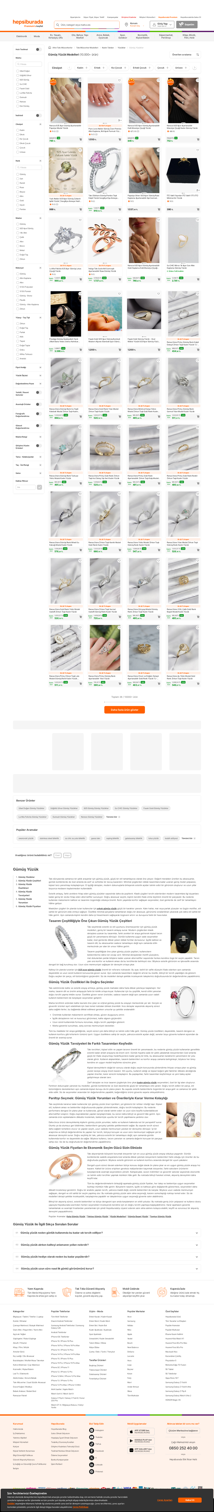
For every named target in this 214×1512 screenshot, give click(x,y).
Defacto (130, 1352)
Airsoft (15, 1343)
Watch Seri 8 (56, 1393)
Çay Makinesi (33, 1365)
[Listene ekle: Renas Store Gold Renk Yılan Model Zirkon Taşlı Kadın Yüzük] (119, 360)
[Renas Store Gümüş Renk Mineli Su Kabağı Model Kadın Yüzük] (66, 514)
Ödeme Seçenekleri (59, 1455)
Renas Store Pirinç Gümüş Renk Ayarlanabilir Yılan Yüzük (102, 677)
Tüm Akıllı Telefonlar (59, 1316)
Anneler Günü (18, 1352)
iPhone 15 (55, 1358)
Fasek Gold (24, 88)
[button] (66, 139)
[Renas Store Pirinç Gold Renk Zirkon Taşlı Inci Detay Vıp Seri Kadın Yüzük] (105, 448)
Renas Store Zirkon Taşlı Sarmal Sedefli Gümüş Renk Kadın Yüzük (103, 610)
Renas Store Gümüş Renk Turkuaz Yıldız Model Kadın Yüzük (63, 477)
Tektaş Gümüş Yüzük (97, 1216)
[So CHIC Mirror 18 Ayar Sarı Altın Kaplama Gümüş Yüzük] (183, 240)
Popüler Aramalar (172, 1325)
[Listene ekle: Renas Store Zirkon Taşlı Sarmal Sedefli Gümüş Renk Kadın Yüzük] (119, 561)
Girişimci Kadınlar (128, 17)
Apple (129, 1334)
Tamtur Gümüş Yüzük (160, 1216)
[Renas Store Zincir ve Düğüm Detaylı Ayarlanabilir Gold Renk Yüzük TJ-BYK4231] (144, 648)
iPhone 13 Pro (67, 1380)
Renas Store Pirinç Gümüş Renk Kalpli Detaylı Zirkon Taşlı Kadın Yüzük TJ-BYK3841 (183, 343)
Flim (20, 1347)
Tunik (103, 1352)
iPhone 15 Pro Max (72, 1363)
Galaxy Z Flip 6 (57, 1398)
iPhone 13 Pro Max (59, 1385)
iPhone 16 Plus (67, 1341)
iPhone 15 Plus (67, 1358)
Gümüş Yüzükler (26, 877)
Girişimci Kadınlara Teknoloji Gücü (65, 1446)
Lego (129, 1365)
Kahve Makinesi (19, 1365)
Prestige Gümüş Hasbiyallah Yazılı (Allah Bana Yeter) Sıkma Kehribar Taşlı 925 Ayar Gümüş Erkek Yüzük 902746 (64, 340)
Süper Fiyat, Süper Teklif (94, 17)
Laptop (40, 1316)
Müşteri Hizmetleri (147, 17)
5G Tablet (169, 1369)
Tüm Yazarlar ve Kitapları (175, 1321)
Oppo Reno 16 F (172, 1378)
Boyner (130, 1369)
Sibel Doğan (25, 71)
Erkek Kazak (94, 1316)
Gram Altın (17, 1330)
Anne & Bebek (31, 1378)
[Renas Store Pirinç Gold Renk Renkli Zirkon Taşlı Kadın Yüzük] (183, 448)
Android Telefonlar (58, 1332)
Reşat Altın (27, 1330)
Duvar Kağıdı (18, 1387)
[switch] (39, 49)
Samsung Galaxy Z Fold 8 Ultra (178, 1387)
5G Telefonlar (171, 1373)
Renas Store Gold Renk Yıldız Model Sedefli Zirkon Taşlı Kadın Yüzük (64, 610)
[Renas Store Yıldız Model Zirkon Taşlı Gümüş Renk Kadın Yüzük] (144, 514)
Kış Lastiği (17, 1356)
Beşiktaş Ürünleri (96, 1365)
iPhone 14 (55, 1350)
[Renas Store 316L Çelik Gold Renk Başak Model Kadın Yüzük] (183, 581)
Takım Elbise (94, 1343)
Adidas (130, 1325)
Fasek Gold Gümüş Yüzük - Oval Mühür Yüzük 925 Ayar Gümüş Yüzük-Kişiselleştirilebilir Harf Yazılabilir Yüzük (144, 340)
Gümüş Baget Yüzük (138, 1216)
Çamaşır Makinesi (20, 1325)
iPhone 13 (55, 1380)
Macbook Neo (171, 1352)
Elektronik (24, 1373)
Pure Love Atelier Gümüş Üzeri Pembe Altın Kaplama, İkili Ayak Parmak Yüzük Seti (105, 130)
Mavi (129, 1382)
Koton (129, 1373)
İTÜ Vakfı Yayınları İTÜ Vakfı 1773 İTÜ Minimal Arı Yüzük (182, 196)
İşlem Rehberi (56, 1464)
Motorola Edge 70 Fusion (175, 1365)
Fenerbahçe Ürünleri (97, 1378)
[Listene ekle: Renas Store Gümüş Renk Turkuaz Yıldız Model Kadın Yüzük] (80, 427)
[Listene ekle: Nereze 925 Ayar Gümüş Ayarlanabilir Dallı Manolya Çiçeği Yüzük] (158, 80)
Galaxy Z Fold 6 (71, 1398)
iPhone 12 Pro (66, 1372)
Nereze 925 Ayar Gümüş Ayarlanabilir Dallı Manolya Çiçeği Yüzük (144, 126)
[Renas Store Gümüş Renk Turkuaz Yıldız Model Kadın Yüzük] (66, 448)
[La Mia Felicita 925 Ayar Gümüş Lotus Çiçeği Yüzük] (66, 240)
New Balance (133, 1347)
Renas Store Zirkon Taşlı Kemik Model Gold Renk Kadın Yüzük (105, 543)
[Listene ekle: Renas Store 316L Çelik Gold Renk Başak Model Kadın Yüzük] (198, 561)
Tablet (25, 1316)
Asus (129, 1360)
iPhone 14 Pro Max (72, 1354)
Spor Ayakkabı (95, 1334)
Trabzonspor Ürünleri (98, 1370)
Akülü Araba (18, 1378)
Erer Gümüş (24, 106)
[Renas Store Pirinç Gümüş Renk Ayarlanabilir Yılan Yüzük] (105, 648)
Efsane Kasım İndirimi (174, 1334)
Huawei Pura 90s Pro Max (176, 1343)
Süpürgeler (17, 1338)
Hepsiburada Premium (167, 17)
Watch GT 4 (56, 1405)
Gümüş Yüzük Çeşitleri (29, 880)
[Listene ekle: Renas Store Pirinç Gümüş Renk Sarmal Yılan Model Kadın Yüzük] (198, 360)
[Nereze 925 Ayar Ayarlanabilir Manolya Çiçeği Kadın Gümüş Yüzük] (183, 101)
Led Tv (16, 1373)
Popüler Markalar (172, 1330)
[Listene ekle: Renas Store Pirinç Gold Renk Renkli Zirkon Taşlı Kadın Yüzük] (198, 427)
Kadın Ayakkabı (95, 1330)
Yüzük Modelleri (118, 1216)
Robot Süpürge (30, 1338)
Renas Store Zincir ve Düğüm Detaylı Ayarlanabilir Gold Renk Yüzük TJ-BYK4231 (143, 677)
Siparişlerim (75, 17)
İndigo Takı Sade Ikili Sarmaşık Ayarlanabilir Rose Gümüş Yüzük (102, 269)
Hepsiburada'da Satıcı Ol (190, 17)
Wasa (129, 1391)
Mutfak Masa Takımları (34, 1360)
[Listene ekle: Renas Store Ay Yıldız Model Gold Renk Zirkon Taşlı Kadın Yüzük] (198, 627)
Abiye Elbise (94, 1347)
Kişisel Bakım (28, 1369)
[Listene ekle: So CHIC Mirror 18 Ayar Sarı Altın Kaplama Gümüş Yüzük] (198, 220)
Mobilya (28, 1387)
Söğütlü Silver (25, 75)
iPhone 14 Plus (67, 1350)
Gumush (23, 97)
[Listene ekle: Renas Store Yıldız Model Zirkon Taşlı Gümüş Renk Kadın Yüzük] (158, 494)
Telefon (32, 1316)
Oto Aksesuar (28, 1356)
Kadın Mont (105, 1321)
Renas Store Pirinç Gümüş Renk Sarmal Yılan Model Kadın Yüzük (181, 410)
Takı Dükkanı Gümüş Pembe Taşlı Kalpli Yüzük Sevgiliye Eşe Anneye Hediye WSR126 (103, 196)
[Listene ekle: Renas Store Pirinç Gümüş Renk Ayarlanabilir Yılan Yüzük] (119, 627)
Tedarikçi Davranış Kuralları (62, 1442)
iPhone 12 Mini (57, 1376)
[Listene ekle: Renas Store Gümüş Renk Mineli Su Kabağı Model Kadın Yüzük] (80, 494)
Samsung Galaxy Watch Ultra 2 (178, 1395)
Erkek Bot (93, 1325)
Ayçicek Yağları (19, 1334)
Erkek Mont (94, 1321)
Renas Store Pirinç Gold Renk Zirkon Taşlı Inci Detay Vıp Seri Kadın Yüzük (104, 477)
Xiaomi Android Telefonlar (61, 1321)
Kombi (15, 1321)
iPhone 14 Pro (57, 1354)
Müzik (26, 1347)
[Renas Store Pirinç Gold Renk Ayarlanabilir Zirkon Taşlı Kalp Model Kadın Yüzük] (144, 448)
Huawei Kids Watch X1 (174, 1338)
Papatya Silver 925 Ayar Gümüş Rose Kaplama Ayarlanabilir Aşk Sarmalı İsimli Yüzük (143, 196)
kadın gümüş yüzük (147, 1082)
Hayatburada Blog (58, 1429)
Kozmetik (17, 1369)
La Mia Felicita (26, 93)
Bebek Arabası (19, 1391)
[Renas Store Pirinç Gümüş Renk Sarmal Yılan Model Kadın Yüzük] (183, 381)
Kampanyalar (112, 17)
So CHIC (23, 84)
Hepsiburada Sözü (173, 1316)
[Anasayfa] (49, 47)
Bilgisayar (17, 1316)
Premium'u (30, 26)
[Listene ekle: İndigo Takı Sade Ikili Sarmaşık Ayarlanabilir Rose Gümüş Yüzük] (119, 220)
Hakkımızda (18, 1429)
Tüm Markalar (133, 1395)
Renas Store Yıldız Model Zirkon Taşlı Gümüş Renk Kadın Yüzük (143, 543)
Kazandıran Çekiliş (173, 1356)
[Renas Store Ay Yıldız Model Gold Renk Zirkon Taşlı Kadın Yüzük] (183, 648)
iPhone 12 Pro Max (72, 1376)
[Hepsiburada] (28, 22)
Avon (129, 1316)
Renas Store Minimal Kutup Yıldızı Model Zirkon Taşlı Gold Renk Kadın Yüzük (143, 410)
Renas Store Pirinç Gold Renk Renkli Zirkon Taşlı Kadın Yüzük (182, 477)
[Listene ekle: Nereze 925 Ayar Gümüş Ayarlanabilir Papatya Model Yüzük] (80, 80)
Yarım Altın (38, 1330)
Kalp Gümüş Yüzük (76, 1216)
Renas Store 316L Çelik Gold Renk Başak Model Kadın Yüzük (181, 610)
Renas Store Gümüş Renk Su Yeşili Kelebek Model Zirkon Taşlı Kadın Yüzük (63, 410)
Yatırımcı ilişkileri (20, 1438)
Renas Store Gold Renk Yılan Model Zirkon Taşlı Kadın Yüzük (103, 410)
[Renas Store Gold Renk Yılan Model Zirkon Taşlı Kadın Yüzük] (105, 381)
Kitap (15, 1347)
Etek (98, 1352)
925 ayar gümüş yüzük (89, 969)
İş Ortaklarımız (19, 1433)
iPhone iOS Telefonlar (60, 1336)
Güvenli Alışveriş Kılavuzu (23, 1459)
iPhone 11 (65, 1367)
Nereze (23, 101)
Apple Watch (68, 1389)
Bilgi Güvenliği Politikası (23, 1455)
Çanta (91, 1352)
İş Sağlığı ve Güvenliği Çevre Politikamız (29, 1464)
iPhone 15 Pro (57, 1363)
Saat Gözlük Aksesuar (36, 1382)
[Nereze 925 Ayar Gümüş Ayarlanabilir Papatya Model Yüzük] (66, 101)
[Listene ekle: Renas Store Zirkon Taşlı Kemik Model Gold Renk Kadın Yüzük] (119, 494)
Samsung (131, 1321)
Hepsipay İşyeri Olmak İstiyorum (64, 1438)
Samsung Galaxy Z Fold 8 (176, 1382)
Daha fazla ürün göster (124, 709)
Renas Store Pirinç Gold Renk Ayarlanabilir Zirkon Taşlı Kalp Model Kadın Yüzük (143, 477)
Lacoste (130, 1356)
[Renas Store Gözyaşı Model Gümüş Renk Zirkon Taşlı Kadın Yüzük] (144, 581)
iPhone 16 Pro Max (72, 1345)
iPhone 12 (55, 1372)
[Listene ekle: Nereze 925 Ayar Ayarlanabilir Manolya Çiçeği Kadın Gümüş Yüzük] (198, 80)
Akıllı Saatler (56, 1389)
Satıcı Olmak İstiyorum (60, 1433)
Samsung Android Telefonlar (62, 1325)
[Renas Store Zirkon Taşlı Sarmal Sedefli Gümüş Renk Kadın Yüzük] (105, 581)
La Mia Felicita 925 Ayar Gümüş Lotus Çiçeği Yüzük (65, 269)
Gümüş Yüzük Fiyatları (29, 906)
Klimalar (23, 1321)
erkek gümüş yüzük (107, 908)
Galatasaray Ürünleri (97, 1374)
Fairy (129, 1378)
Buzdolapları (18, 1360)
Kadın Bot (103, 1325)
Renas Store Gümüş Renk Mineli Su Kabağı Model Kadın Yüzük (64, 543)
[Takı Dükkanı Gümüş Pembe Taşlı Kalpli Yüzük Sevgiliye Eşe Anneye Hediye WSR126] (105, 171)
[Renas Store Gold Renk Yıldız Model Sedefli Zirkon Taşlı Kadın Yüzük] (66, 581)
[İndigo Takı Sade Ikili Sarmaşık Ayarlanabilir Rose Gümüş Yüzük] (105, 240)
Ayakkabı (108, 1330)
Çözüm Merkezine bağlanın (183, 1430)
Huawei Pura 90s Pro (174, 1347)
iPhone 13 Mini (74, 1385)
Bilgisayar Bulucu (70, 1405)
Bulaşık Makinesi (36, 1325)
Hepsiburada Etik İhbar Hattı (183, 1459)
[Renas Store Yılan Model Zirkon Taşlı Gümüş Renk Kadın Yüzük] (183, 514)
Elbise (103, 1343)
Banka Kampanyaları (59, 1459)
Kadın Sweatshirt (107, 1338)
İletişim (16, 1468)
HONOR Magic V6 (172, 1400)
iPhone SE (55, 1367)
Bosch (130, 1343)
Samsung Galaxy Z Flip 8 (175, 1391)
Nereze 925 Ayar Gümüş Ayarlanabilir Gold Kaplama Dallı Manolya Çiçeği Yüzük (144, 266)
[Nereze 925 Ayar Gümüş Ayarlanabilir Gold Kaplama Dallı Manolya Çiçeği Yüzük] (144, 240)
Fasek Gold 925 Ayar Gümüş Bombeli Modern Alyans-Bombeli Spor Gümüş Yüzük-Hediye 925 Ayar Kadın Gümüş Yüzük (105, 340)
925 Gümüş (24, 80)
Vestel (129, 1338)
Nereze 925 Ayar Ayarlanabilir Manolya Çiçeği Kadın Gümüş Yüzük (182, 126)
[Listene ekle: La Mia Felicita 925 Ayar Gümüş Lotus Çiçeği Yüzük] (80, 220)
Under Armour (133, 1387)
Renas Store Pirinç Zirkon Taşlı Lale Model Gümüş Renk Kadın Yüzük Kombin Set (64, 677)
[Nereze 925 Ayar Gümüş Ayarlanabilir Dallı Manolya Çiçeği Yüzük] (144, 101)
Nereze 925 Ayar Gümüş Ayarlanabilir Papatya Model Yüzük (65, 126)
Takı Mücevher (19, 1382)
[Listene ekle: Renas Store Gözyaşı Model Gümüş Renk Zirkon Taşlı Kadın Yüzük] (158, 561)
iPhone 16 (55, 1341)
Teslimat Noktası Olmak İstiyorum (65, 1451)
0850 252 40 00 (183, 1448)
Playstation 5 (170, 1360)
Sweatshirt (93, 1338)
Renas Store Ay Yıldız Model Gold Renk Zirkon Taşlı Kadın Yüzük (181, 677)
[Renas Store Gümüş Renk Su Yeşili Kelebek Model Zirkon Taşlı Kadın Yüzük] (66, 381)
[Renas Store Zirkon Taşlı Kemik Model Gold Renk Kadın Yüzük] (105, 514)
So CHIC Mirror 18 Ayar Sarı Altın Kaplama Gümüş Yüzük (181, 266)
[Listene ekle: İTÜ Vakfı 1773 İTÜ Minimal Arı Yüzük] (198, 150)
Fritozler (23, 1343)
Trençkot (111, 1352)
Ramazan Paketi (20, 1395)
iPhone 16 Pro (57, 1345)
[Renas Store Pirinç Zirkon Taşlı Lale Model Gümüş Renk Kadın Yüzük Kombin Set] (66, 648)
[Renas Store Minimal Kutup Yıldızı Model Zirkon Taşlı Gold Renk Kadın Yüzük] (144, 381)
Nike (129, 1330)
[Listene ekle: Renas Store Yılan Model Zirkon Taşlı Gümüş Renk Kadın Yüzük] (198, 494)
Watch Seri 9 (68, 1393)
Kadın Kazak (106, 1316)
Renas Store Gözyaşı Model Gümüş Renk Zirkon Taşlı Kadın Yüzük (143, 610)
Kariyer (16, 1446)
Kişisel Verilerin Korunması (24, 1451)
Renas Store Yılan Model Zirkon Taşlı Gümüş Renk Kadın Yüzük (182, 543)
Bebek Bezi (31, 1391)
